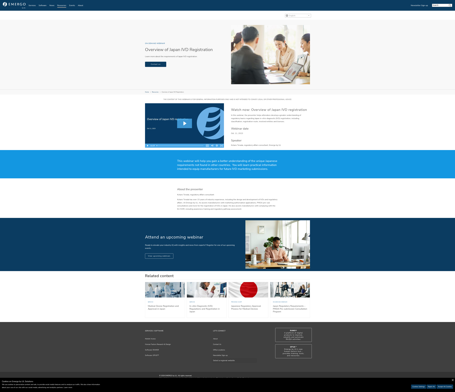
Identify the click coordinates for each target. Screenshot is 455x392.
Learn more (68, 387)
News (51, 5)
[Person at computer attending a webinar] (277, 244)
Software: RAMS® (152, 350)
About (80, 5)
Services (32, 5)
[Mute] (212, 146)
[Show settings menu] (216, 146)
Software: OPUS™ (152, 355)
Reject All (431, 386)
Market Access (150, 339)
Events (72, 5)
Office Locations (219, 350)
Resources (61, 5)
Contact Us (217, 344)
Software (42, 5)
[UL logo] (14, 5)
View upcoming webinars (159, 256)
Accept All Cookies (445, 386)
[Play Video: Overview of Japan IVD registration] (184, 123)
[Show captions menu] (207, 146)
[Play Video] (147, 146)
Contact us (155, 64)
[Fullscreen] (221, 146)
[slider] (180, 146)
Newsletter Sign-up (419, 5)
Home (147, 92)
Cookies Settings (418, 386)
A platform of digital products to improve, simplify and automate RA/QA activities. (293, 334)
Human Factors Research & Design (158, 344)
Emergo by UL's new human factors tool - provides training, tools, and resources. (293, 351)
